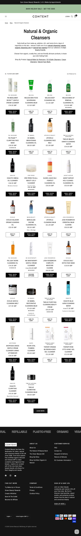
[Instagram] (12, 475)
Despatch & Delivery (61, 454)
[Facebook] (7, 475)
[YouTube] (17, 476)
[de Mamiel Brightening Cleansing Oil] (31, 125)
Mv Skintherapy (31, 258)
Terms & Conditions (36, 487)
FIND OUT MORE (11, 483)
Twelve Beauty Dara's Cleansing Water (68, 141)
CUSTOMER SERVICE (62, 443)
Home (6, 23)
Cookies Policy (34, 493)
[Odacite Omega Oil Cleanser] (12, 165)
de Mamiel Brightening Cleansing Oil (31, 140)
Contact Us (58, 451)
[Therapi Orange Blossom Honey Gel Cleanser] (49, 332)
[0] (74, 16)
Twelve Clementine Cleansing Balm (31, 389)
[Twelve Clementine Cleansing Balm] (31, 373)
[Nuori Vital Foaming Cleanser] (31, 332)
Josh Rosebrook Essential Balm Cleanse (68, 222)
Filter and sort (13, 74)
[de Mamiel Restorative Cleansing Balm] (31, 288)
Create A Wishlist (10, 493)
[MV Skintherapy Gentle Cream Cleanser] (31, 247)
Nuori (31, 343)
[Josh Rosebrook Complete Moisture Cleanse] (49, 247)
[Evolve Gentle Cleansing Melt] (12, 288)
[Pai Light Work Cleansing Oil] (12, 247)
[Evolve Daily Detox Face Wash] (68, 247)
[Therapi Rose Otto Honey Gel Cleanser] (68, 332)
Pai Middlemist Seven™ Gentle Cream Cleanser (12, 100)
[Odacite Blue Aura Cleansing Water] (68, 288)
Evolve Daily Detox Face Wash (68, 262)
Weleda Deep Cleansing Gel (49, 99)
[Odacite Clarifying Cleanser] (12, 373)
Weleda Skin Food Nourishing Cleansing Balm (31, 100)
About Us (33, 448)
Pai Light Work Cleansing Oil (12, 262)
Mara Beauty (31, 217)
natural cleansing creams (57, 45)
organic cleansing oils (23, 48)
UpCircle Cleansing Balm (50, 221)
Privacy (32, 490)
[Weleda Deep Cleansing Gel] (49, 85)
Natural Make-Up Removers (36, 59)
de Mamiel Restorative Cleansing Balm (31, 303)
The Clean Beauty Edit (37, 454)
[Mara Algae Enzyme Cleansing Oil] (31, 207)
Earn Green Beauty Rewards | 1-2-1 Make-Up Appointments (40, 2)
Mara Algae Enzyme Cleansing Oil (31, 222)
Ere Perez (31, 175)
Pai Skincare (12, 95)
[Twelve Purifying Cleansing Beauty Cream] (49, 288)
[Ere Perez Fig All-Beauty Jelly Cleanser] (31, 165)
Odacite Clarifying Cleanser (12, 388)
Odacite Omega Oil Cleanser (12, 179)
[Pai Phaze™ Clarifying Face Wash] (12, 125)
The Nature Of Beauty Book (39, 451)
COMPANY (33, 483)
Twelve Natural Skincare (68, 135)
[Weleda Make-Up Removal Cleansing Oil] (68, 85)
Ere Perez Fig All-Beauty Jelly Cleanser (31, 180)
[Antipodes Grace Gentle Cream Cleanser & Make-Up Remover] (12, 332)
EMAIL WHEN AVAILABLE (12, 112)
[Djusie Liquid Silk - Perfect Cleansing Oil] (49, 165)
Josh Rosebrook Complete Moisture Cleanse (49, 264)
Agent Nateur (68, 175)
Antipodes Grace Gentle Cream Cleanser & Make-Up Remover (12, 349)
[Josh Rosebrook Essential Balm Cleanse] (68, 207)
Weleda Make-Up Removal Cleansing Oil (68, 100)
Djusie (50, 175)
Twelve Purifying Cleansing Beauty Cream (50, 304)
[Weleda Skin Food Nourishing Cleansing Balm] (31, 85)
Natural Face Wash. (44, 62)
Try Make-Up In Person (12, 487)
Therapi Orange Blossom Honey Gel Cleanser (50, 349)
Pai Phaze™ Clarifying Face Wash (13, 140)
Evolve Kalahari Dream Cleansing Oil (12, 222)
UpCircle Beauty (49, 135)
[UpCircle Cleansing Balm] (49, 207)
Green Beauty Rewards (12, 490)
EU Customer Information (62, 460)
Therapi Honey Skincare (50, 343)
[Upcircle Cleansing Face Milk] (49, 125)
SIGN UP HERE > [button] (60, 504)
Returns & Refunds (60, 457)
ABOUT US (33, 443)
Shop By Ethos (34, 457)
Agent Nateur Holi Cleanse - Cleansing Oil (68, 180)
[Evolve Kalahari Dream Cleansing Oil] (12, 207)
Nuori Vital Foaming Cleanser (31, 348)
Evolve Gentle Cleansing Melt (12, 302)
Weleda (31, 95)
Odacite (12, 175)
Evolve (12, 217)
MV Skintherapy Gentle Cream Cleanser (31, 263)
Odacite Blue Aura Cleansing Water (68, 303)
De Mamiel (31, 135)
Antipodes (12, 343)
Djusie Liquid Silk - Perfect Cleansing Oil (49, 180)
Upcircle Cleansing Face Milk (50, 140)
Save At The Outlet (11, 496)
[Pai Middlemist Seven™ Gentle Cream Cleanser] (12, 85)
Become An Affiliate (11, 499)
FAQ (55, 448)
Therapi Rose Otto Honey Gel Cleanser (68, 349)
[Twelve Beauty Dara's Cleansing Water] (68, 125)
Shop (11, 23)
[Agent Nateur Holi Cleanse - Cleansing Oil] (68, 165)
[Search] (71, 16)
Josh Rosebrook (68, 217)
